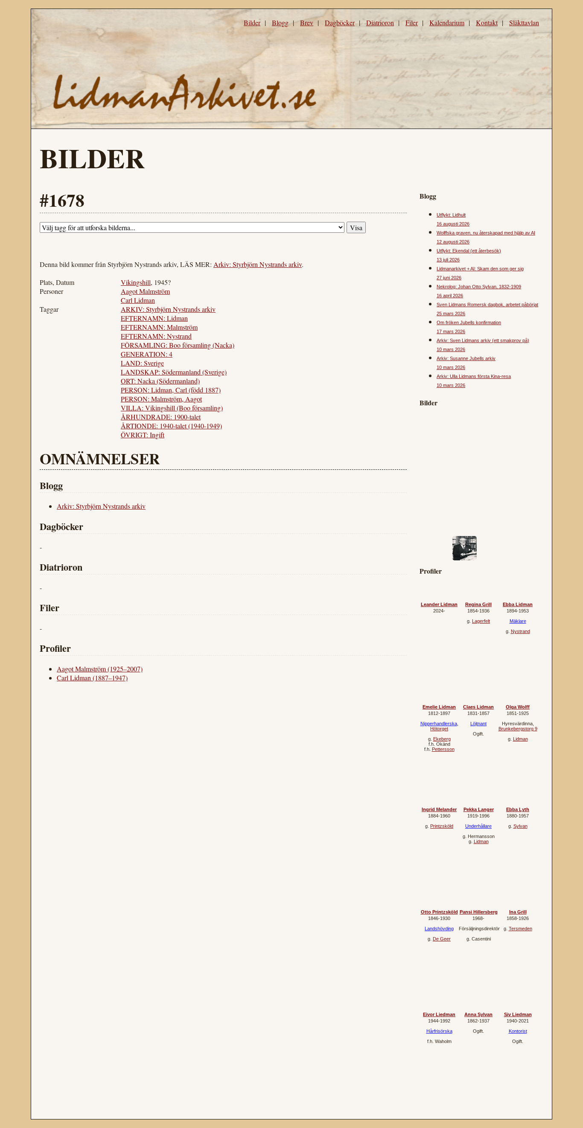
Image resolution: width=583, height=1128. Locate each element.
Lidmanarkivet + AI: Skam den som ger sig (480, 268)
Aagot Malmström (145, 291)
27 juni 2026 (449, 277)
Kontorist (518, 1031)
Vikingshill (136, 282)
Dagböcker (340, 22)
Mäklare (518, 621)
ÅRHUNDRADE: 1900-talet (161, 416)
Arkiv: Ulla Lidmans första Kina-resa (474, 376)
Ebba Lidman (518, 604)
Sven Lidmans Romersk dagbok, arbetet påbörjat (487, 304)
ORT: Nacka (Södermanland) (160, 380)
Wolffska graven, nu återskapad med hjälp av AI (486, 232)
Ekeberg (442, 738)
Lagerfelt (481, 621)
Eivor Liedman (439, 1014)
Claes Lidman (478, 706)
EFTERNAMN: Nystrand (156, 335)
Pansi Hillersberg (479, 911)
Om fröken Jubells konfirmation (469, 322)
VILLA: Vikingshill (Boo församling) (172, 407)
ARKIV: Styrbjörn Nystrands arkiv (168, 309)
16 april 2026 (450, 295)
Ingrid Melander (439, 809)
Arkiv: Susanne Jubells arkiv (466, 358)
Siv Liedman (518, 1014)
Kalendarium (446, 22)
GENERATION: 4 (146, 353)
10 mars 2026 (451, 349)
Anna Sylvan (478, 1014)
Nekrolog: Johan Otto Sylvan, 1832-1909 (479, 286)
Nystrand (520, 631)
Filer (411, 22)
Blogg (280, 22)
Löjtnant (478, 723)
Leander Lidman (439, 604)
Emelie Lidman (439, 706)
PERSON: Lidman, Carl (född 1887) (171, 389)
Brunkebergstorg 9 (517, 728)
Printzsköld (441, 826)
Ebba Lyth (517, 809)
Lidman (520, 738)
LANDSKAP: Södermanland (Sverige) (174, 371)
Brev (306, 22)
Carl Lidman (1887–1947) (92, 677)
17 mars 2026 (451, 331)
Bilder (252, 22)
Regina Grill (478, 604)
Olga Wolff (518, 706)
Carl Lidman (138, 300)
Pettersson (443, 749)
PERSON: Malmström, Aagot (161, 398)
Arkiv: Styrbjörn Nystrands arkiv (257, 264)
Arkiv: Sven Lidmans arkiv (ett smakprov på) (483, 340)
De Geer (442, 938)
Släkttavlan (524, 22)
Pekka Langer (478, 809)
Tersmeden (520, 928)
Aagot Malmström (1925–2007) (100, 668)
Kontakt (487, 22)
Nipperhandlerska (438, 723)
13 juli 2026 (448, 259)
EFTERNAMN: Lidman (154, 317)
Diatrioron (380, 22)
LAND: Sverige (142, 362)
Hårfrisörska (439, 1031)
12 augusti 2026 (453, 241)
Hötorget (439, 728)
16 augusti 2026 (453, 223)
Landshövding (439, 928)
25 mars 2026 (451, 313)
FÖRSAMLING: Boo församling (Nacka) (177, 344)
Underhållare (478, 826)
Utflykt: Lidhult (451, 214)
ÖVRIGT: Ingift (142, 434)
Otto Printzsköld (439, 911)
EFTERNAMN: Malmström (159, 326)
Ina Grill (518, 911)
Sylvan (520, 826)
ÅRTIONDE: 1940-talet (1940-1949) (171, 425)
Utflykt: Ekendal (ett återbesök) (469, 250)
